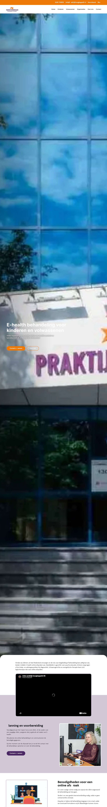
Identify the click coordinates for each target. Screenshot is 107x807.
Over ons (90, 9)
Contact (98, 9)
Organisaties (81, 9)
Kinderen (61, 9)
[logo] (12, 9)
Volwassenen (70, 9)
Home (53, 9)
